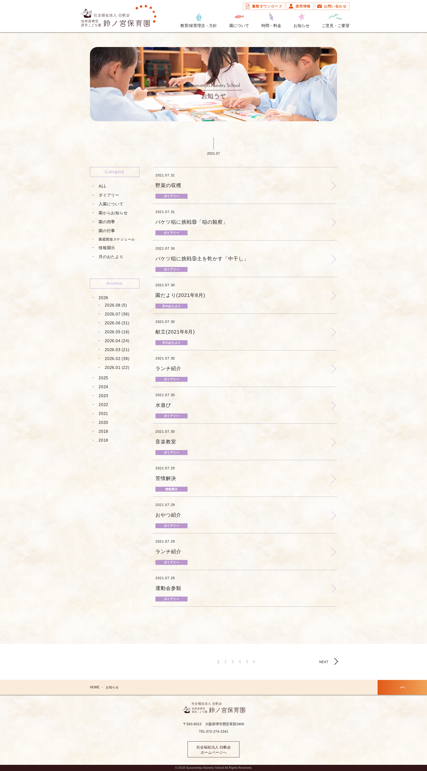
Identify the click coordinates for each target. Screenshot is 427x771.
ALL (102, 186)
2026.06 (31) (117, 323)
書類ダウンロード (267, 6)
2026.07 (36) (117, 314)
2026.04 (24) (117, 341)
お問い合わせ (335, 6)
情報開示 (107, 248)
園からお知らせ (113, 213)
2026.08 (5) (116, 305)
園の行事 (107, 231)
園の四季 (107, 222)
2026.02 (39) (117, 359)
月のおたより (111, 257)
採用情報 (303, 6)
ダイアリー (109, 195)
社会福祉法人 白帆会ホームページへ (213, 749)
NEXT (323, 662)
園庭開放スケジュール (117, 239)
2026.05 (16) (117, 332)
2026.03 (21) (117, 350)
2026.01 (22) (117, 367)
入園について (111, 204)
